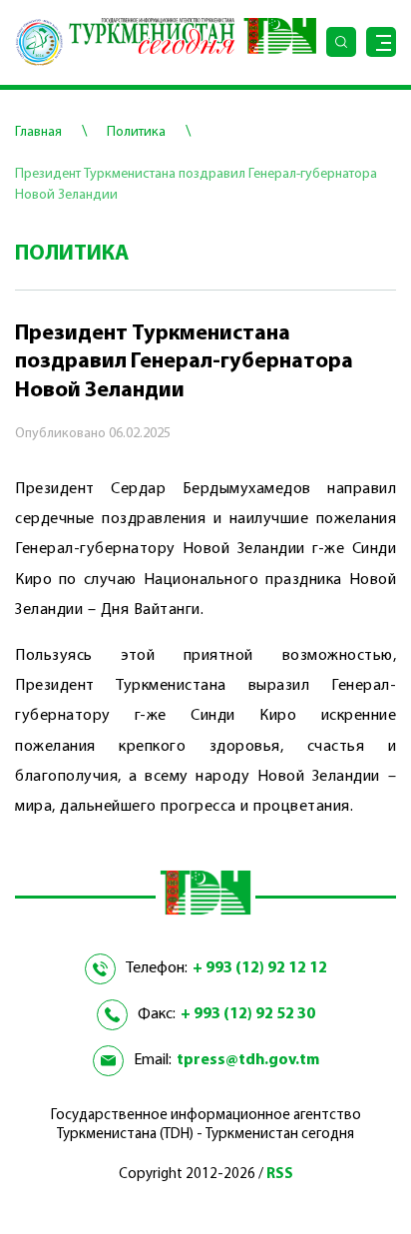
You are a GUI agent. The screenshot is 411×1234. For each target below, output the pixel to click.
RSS (279, 1174)
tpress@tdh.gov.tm (248, 1060)
